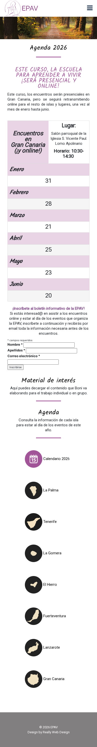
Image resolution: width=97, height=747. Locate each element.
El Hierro (49, 584)
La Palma (50, 490)
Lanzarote (51, 647)
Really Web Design (56, 732)
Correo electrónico (23, 356)
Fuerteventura (54, 616)
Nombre (15, 344)
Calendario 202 (55, 458)
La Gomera (51, 553)
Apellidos (16, 350)
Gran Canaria (53, 679)
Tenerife (49, 521)
